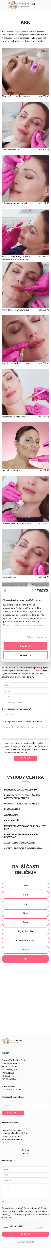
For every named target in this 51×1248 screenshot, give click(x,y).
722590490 (36, 670)
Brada (25, 949)
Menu (44, 5)
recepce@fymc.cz (10, 1070)
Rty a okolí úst (25, 931)
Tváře (25, 922)
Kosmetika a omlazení (12, 1130)
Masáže (5, 1142)
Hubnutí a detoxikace (11, 1136)
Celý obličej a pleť (25, 940)
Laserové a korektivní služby (14, 1133)
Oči (25, 904)
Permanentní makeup (12, 1139)
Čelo (25, 894)
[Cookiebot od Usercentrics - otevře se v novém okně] (36, 590)
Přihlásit (13, 1113)
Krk (25, 958)
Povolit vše (25, 646)
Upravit (23, 655)
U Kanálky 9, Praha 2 (11, 1063)
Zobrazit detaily (34, 637)
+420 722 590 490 (10, 1066)
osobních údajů (36, 743)
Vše (26, 885)
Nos (25, 913)
